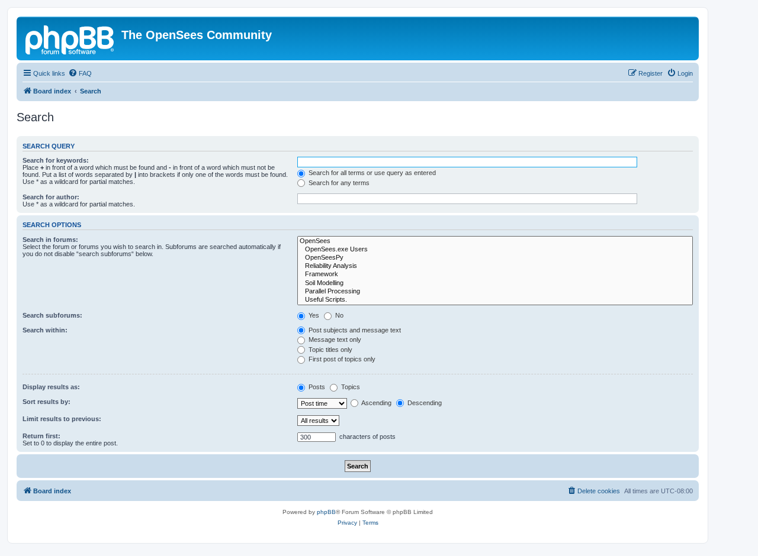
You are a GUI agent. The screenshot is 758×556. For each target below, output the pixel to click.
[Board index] (70, 38)
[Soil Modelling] (495, 283)
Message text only (334, 339)
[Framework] (495, 274)
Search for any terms (338, 182)
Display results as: (51, 386)
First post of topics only (341, 359)
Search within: (45, 330)
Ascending (375, 402)
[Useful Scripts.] (495, 300)
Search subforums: (52, 315)
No (338, 315)
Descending (424, 402)
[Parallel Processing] (495, 291)
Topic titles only (329, 349)
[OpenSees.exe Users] (495, 249)
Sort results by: (46, 401)
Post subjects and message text (354, 330)
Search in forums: (50, 239)
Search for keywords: (56, 160)
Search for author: (51, 197)
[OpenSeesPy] (495, 258)
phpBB (326, 512)
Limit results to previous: (62, 418)
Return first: (41, 435)
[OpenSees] (495, 241)
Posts (316, 386)
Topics (349, 386)
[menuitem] (80, 73)
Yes (313, 315)
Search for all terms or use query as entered (371, 172)
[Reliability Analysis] (495, 266)
